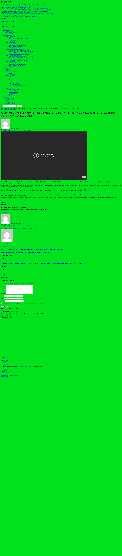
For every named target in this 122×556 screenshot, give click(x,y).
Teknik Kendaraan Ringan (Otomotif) (14, 49)
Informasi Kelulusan (10, 103)
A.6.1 (2, 269)
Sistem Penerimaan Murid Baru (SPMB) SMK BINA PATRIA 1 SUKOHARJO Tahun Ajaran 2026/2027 (27, 9)
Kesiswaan (8, 70)
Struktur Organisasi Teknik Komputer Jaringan (19, 38)
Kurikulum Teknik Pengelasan (16, 65)
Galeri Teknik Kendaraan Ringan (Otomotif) (19, 54)
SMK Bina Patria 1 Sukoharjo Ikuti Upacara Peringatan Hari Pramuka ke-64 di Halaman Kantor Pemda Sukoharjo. (29, 13)
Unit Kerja (5, 68)
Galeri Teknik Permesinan (15, 47)
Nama (2, 295)
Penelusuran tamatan (13, 95)
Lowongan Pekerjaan (14, 90)
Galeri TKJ (11, 41)
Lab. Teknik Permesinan (14, 84)
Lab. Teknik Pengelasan (14, 87)
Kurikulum (8, 69)
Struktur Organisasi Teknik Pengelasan (17, 64)
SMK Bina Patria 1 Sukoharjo (26, 366)
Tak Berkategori (13, 109)
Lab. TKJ (11, 81)
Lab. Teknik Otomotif (14, 83)
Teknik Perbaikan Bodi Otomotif (13, 55)
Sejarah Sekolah (9, 31)
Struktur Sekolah (10, 33)
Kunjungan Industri (13, 93)
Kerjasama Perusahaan (14, 89)
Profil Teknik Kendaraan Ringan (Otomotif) (19, 50)
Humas (7, 88)
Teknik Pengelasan (10, 61)
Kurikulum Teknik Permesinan (16, 46)
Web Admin (13, 128)
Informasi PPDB (10, 98)
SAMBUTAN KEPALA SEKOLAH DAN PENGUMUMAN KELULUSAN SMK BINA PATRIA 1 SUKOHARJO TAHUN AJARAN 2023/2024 (44, 264)
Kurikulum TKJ (12, 40)
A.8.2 (2, 258)
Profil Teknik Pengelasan (14, 62)
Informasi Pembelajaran (11, 100)
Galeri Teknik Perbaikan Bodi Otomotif (18, 60)
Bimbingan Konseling (14, 71)
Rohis (10, 73)
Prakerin (11, 94)
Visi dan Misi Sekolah (11, 32)
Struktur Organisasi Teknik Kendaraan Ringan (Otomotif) (22, 51)
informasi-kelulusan (8, 108)
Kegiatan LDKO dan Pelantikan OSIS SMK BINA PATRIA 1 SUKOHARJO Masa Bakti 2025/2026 (26, 11)
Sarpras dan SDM (10, 75)
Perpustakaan (12, 78)
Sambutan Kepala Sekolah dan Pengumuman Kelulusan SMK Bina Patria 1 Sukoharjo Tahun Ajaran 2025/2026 (28, 6)
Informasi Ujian (9, 102)
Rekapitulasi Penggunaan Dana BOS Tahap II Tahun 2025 (16, 7)
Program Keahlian (7, 35)
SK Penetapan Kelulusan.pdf (7, 212)
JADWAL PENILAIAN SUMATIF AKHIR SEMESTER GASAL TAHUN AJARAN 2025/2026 (25, 8)
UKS (10, 76)
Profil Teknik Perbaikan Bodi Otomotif (17, 56)
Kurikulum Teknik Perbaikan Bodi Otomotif (19, 59)
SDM (10, 79)
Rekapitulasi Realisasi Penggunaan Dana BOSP (14, 15)
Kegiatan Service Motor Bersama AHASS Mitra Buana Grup (17, 12)
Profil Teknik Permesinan (14, 44)
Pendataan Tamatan (13, 92)
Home (4, 28)
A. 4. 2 (3, 275)
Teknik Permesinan (10, 42)
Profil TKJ (11, 37)
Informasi (5, 97)
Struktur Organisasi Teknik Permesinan (17, 45)
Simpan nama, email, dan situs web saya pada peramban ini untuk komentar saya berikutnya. (22, 303)
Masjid (10, 80)
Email (2, 298)
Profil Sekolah (6, 30)
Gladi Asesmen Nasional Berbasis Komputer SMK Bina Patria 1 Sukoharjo (20, 16)
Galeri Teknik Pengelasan (14, 66)
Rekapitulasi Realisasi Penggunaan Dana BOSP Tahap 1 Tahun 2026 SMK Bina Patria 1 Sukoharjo (25, 4)
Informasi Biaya (9, 99)
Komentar (3, 293)
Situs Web (3, 301)
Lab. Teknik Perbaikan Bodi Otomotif (17, 85)
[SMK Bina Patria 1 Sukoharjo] (8, 21)
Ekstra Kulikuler (12, 74)
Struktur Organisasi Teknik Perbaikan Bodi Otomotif (21, 57)
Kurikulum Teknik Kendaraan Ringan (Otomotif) (20, 52)
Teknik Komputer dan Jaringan (13, 36)
